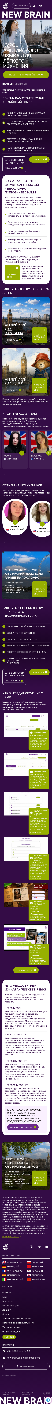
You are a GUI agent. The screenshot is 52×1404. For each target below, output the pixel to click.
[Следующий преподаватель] (11, 474)
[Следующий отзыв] (11, 542)
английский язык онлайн (24, 399)
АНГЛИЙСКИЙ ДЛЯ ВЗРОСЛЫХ (15, 329)
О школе (6, 1293)
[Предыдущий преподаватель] (5, 474)
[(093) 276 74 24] (40, 6)
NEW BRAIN (7, 84)
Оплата (5, 1314)
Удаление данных (11, 1327)
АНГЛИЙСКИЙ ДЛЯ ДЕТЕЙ (15, 381)
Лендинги (7, 1310)
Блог (4, 1297)
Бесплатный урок (10, 1305)
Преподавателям (9, 1375)
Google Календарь (11, 1331)
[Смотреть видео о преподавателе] (21, 453)
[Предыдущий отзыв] (5, 542)
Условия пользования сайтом (16, 1318)
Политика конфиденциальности (18, 1323)
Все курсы (7, 1301)
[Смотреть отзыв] (15, 522)
